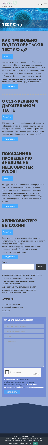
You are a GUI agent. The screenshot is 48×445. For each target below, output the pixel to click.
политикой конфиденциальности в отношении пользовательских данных (19, 382)
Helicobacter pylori (11, 304)
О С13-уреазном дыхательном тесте (20, 106)
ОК (35, 443)
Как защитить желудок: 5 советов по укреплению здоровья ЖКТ (19, 291)
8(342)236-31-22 (7, 6)
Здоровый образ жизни (12, 307)
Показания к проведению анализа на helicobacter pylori (17, 162)
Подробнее (10, 86)
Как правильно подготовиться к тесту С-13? (23, 45)
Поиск (4, 262)
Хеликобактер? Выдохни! (19, 223)
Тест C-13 (6, 311)
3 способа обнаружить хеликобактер (19, 287)
